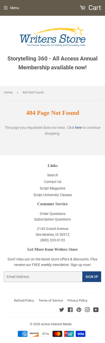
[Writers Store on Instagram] (87, 310)
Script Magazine (52, 188)
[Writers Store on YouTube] (96, 310)
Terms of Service (50, 300)
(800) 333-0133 (52, 240)
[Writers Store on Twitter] (61, 310)
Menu (14, 8)
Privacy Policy (77, 300)
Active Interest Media (56, 324)
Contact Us (52, 182)
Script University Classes (52, 195)
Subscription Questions (52, 219)
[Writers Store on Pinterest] (79, 310)
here (78, 128)
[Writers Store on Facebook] (70, 310)
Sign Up (92, 277)
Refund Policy (24, 300)
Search (52, 175)
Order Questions (52, 214)
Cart (94, 7)
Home (8, 92)
